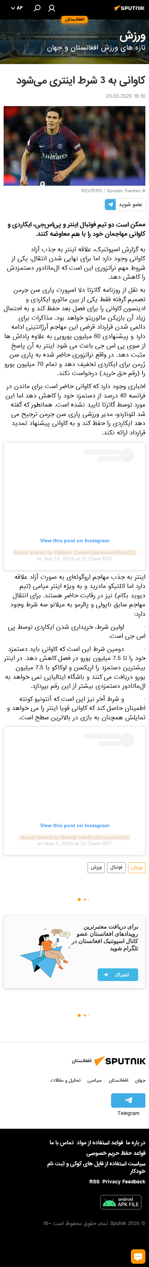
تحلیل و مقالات (66, 1080)
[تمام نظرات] (138, 1256)
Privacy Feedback (123, 1182)
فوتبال (116, 867)
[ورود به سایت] (51, 8)
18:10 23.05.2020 (125, 97)
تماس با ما (62, 1143)
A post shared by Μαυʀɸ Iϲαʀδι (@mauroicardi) (75, 837)
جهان (140, 1080)
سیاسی (95, 1080)
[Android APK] (120, 1203)
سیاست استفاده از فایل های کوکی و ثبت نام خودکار (96, 1167)
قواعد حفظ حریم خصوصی (115, 1153)
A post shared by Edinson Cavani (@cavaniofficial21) (74, 552)
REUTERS (91, 191)
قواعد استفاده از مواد (100, 1143)
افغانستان (118, 1080)
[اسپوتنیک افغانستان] (130, 12)
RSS (94, 1182)
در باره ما (135, 1143)
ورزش (136, 867)
